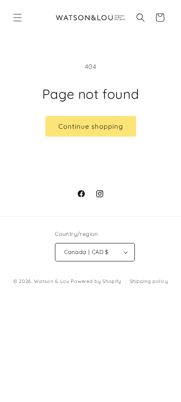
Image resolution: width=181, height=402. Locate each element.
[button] (17, 17)
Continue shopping (90, 126)
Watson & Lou (51, 281)
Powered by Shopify (96, 281)
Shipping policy (149, 281)
